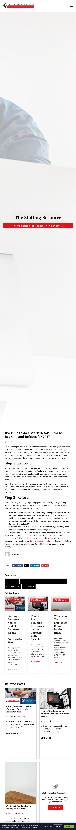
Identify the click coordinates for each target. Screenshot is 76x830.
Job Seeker (10, 586)
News (18, 586)
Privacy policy (47, 826)
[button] (71, 6)
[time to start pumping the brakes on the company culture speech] (38, 604)
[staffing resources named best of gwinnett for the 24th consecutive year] (15, 604)
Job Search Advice (59, 581)
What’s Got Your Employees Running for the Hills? (61, 624)
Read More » (12, 670)
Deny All (58, 826)
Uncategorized (28, 586)
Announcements (12, 581)
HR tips (46, 581)
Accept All (68, 826)
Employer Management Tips (31, 581)
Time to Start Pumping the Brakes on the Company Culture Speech (37, 627)
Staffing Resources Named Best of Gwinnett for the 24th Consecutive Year (15, 629)
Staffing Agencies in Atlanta (41, 541)
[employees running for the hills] (61, 604)
